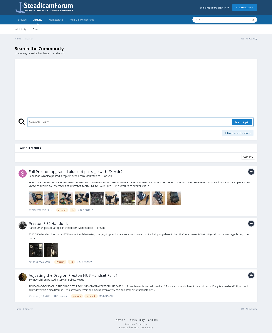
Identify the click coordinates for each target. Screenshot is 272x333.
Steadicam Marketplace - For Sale (92, 176)
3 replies (62, 296)
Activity (37, 19)
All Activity (20, 29)
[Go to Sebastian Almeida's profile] (23, 173)
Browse (22, 19)
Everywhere (238, 19)
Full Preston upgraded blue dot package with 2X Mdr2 (76, 171)
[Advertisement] (136, 90)
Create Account (244, 7)
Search (37, 29)
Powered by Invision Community (136, 327)
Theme (119, 320)
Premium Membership (82, 19)
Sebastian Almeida (40, 176)
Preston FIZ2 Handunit (48, 223)
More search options (239, 133)
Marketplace (56, 19)
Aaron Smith (36, 227)
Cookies (153, 320)
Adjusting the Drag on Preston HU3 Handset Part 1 (73, 275)
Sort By (247, 157)
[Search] (253, 20)
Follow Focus (76, 279)
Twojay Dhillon (38, 279)
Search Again (242, 122)
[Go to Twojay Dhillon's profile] (23, 277)
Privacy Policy (136, 320)
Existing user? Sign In (213, 7)
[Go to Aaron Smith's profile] (23, 225)
